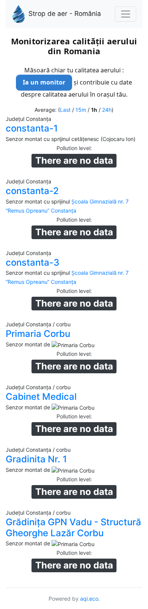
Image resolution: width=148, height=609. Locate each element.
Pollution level (73, 148)
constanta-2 (32, 190)
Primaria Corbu (38, 333)
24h (107, 109)
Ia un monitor (44, 82)
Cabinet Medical (41, 396)
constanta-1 (32, 128)
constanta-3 (32, 262)
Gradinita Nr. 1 (36, 459)
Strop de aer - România (64, 13)
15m (81, 109)
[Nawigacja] (125, 14)
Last (65, 109)
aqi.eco (89, 598)
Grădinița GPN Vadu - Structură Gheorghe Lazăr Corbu (73, 528)
